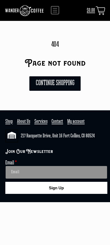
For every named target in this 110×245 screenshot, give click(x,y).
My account (76, 121)
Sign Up (56, 188)
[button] (55, 10)
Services (41, 121)
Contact (57, 121)
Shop (9, 121)
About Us (23, 121)
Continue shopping (55, 83)
